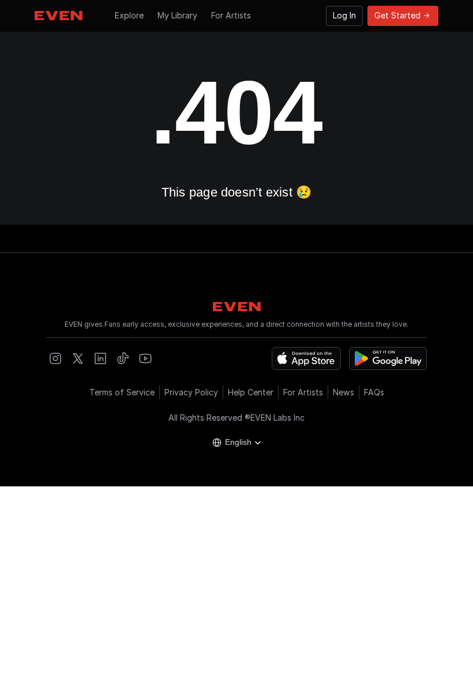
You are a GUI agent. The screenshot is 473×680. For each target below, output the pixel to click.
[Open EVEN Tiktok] (123, 358)
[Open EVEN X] (78, 358)
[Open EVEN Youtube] (145, 358)
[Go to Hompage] (58, 15)
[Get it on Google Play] (388, 358)
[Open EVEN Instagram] (55, 358)
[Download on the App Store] (306, 358)
